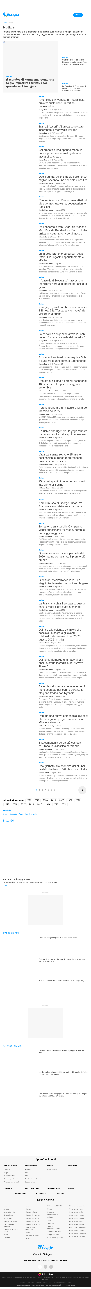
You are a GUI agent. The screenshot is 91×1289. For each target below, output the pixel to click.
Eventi (5, 814)
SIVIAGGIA (69, 1277)
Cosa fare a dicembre (77, 1237)
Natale (27, 1239)
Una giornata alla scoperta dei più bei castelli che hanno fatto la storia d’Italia (63, 767)
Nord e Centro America (33, 1179)
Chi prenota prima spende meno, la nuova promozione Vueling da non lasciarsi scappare (60, 153)
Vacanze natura (9, 1176)
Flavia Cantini (45, 414)
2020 (78, 800)
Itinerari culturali (31, 1212)
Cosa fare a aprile (76, 1212)
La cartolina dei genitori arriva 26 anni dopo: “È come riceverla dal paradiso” (62, 335)
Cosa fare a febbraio (77, 1206)
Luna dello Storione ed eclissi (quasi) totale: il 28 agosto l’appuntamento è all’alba (61, 257)
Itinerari (28, 1209)
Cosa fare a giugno (76, 1218)
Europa (28, 1170)
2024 (45, 800)
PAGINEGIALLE (18, 1277)
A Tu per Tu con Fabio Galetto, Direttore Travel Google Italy (61, 981)
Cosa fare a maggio (76, 1215)
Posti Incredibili (32, 1188)
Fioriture (7, 1238)
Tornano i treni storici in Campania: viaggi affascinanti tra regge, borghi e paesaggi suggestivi (62, 530)
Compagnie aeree (10, 1221)
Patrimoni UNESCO (54, 1206)
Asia (26, 1173)
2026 (29, 800)
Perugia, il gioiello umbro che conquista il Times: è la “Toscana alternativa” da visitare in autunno (63, 310)
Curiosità (13, 814)
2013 (56, 804)
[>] (82, 790)
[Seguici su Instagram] (45, 1267)
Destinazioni (31, 1166)
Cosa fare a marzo (76, 1209)
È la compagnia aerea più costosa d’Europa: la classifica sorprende (60, 744)
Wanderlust (23, 814)
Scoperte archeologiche (52, 1213)
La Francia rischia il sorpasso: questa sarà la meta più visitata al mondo (62, 605)
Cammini (7, 1170)
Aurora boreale (9, 1212)
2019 (7, 804)
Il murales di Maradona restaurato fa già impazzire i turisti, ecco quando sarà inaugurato (30, 83)
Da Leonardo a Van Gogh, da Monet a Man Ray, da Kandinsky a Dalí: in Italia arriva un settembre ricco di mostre (63, 230)
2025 (37, 800)
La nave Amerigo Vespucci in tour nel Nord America (58, 938)
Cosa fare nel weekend (9, 1225)
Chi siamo (22, 1282)
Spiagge (50, 1217)
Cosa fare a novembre (77, 1234)
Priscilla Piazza (46, 183)
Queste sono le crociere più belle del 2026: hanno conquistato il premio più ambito (62, 556)
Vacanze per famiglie (11, 1179)
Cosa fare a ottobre (76, 1230)
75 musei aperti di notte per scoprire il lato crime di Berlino (62, 483)
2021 (69, 800)
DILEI (63, 1277)
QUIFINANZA (77, 1277)
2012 (64, 804)
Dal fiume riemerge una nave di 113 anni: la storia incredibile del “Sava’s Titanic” (61, 663)
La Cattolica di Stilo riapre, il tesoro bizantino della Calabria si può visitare (74, 88)
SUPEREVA (45, 1279)
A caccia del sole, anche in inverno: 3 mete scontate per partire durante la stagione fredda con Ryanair (62, 690)
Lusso (71, 1188)
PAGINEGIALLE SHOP (29, 1277)
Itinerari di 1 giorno (32, 1215)
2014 (47, 804)
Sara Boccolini (46, 438)
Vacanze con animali (11, 1182)
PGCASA (39, 1277)
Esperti (60, 1193)
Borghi (6, 1173)
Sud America (30, 1182)
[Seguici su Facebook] (40, 1267)
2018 (15, 804)
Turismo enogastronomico (53, 1227)
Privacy (38, 1282)
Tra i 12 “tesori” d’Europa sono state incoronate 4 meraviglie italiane (61, 128)
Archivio (63, 1260)
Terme (49, 1220)
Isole (27, 1206)
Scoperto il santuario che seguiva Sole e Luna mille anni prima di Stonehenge (62, 359)
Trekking (50, 1223)
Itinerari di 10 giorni (32, 1224)
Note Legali (31, 1282)
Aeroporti (7, 1209)
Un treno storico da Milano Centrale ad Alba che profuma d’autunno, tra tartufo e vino (74, 62)
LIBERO (4, 1277)
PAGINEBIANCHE (48, 1277)
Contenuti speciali (32, 1260)
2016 (31, 804)
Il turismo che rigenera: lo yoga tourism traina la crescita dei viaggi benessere (63, 432)
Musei (27, 1232)
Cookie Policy (47, 1282)
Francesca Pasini (47, 391)
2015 (39, 804)
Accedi (78, 15)
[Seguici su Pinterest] (51, 1267)
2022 (61, 800)
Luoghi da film (53, 1188)
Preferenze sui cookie (60, 1282)
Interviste (33, 814)
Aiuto (69, 1282)
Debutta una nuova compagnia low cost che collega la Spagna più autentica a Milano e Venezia (63, 719)
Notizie (9, 76)
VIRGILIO (10, 1277)
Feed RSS (54, 1260)
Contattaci (45, 1260)
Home (5, 22)
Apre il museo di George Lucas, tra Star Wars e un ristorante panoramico (62, 504)
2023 (53, 800)
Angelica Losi (45, 110)
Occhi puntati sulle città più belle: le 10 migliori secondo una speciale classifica (63, 178)
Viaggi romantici (53, 1235)
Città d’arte (8, 1218)
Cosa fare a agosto (76, 1224)
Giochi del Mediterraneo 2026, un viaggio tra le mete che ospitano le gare (63, 581)
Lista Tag (7, 1206)
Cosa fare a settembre (77, 1227)
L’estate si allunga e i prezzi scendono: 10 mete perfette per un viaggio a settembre (63, 384)
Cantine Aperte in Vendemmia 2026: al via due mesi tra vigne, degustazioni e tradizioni (63, 203)
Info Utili (72, 1166)
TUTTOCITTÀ (57, 1277)
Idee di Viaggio (10, 1166)
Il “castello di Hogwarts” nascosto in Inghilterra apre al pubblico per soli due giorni (63, 284)
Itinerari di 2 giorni (32, 1218)
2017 (23, 804)
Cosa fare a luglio (75, 1221)
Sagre (49, 1209)
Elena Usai (44, 726)
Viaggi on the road (54, 1231)
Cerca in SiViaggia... (44, 1254)
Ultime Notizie (52, 1170)
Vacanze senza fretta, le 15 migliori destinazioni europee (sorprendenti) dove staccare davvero (61, 458)
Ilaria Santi (44, 237)
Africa (27, 1176)
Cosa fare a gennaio (55, 1238)
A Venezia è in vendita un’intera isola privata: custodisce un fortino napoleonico (61, 103)
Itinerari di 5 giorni (32, 1221)
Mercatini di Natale (32, 1236)
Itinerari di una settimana (30, 1228)
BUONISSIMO (85, 1277)
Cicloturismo (8, 1215)
